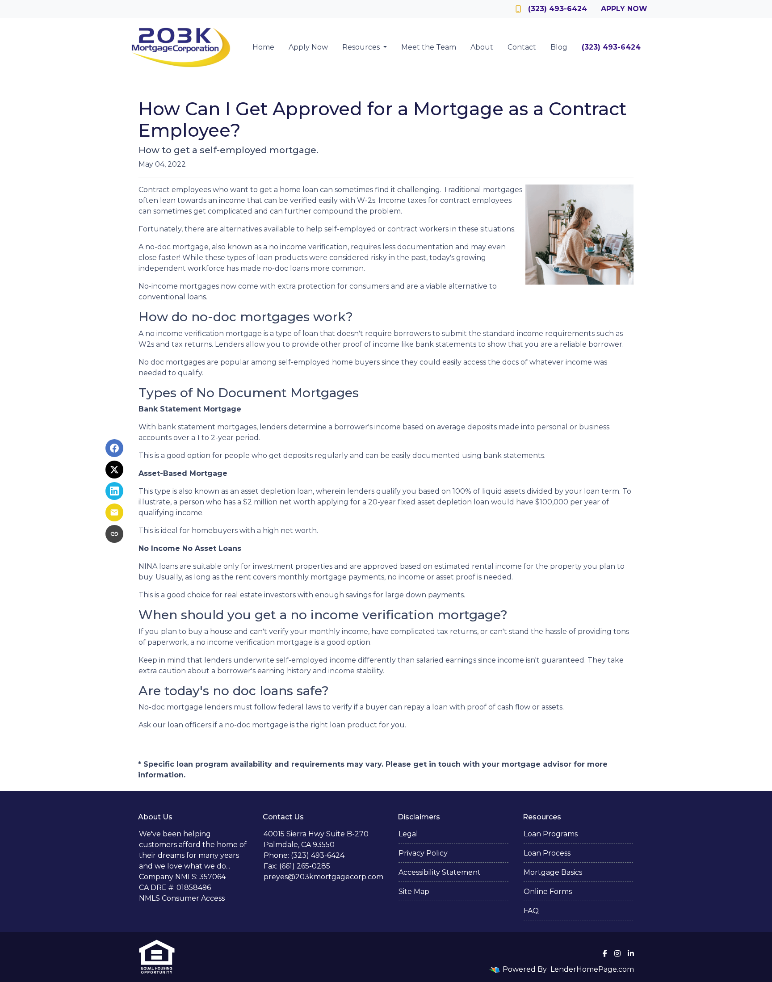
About (481, 47)
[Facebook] (605, 953)
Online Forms (548, 891)
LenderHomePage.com (592, 969)
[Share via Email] (114, 512)
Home (263, 47)
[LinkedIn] (631, 953)
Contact (522, 47)
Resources (362, 47)
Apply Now (624, 8)
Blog (558, 47)
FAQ (531, 910)
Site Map (414, 891)
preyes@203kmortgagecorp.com (323, 877)
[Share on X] (114, 469)
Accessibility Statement (440, 872)
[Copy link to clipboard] (114, 534)
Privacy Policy (423, 853)
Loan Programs (551, 834)
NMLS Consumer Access (182, 898)
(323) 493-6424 (557, 8)
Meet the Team (428, 47)
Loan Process (547, 853)
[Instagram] (617, 953)
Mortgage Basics (553, 872)
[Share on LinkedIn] (114, 491)
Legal (408, 834)
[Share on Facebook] (114, 448)
